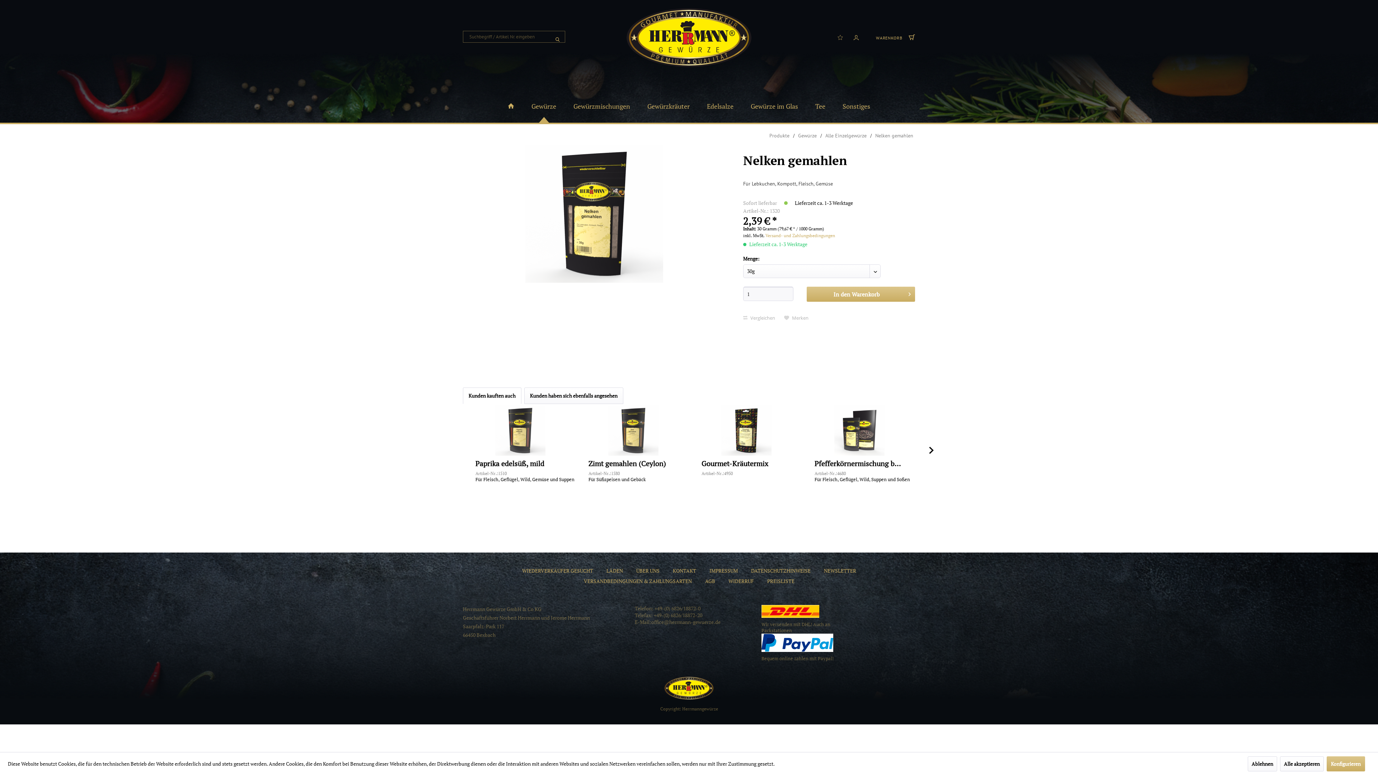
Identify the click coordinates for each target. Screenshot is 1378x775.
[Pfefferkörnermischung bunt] (859, 430)
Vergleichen (762, 318)
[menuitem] (514, 37)
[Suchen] (557, 37)
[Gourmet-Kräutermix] (746, 430)
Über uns (648, 570)
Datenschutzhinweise (781, 570)
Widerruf (741, 581)
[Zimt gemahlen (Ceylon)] (633, 430)
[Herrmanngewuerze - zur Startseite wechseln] (689, 37)
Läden (614, 570)
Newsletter (840, 570)
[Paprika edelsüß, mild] (520, 430)
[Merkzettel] (840, 37)
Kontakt (684, 570)
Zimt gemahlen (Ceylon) (627, 463)
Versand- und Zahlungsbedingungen (800, 235)
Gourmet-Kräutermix (735, 463)
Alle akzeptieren (1302, 763)
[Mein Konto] (856, 37)
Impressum (723, 570)
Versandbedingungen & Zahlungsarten (638, 581)
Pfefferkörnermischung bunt (859, 463)
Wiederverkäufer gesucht (557, 570)
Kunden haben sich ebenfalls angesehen (574, 395)
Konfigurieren (1346, 763)
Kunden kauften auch (492, 395)
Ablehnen (1262, 763)
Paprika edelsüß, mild (509, 463)
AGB (710, 581)
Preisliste (781, 581)
